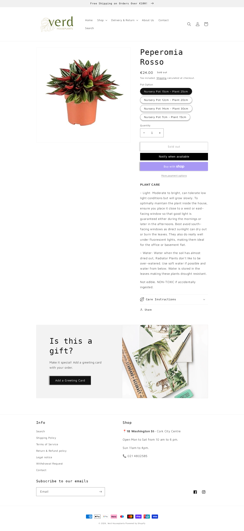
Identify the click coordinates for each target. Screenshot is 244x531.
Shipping (161, 78)
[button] (102, 20)
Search (40, 431)
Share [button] (148, 309)
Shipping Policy (46, 437)
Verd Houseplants (116, 523)
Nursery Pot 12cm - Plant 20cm (166, 99)
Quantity (145, 125)
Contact (41, 470)
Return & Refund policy (51, 450)
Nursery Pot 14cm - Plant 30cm (166, 108)
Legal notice (44, 457)
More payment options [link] (174, 175)
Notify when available (174, 156)
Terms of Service (47, 444)
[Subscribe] (100, 491)
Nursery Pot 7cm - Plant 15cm (165, 116)
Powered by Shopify (135, 523)
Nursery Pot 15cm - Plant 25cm (166, 91)
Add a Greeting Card (70, 380)
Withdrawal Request (49, 463)
